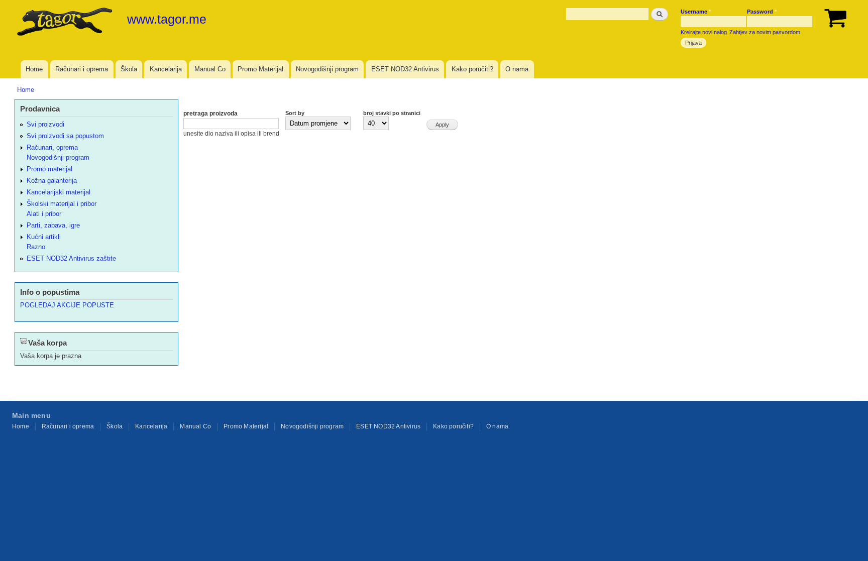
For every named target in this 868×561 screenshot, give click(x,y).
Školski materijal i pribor (61, 203)
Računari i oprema (81, 69)
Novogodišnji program (327, 69)
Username (696, 12)
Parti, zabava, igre (53, 225)
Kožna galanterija (52, 180)
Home (34, 69)
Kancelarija (166, 69)
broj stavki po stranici (391, 113)
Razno (36, 247)
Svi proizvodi (45, 124)
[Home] (66, 22)
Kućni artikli (44, 237)
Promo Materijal (260, 69)
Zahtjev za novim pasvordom (764, 32)
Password (762, 12)
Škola (129, 69)
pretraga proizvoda (210, 113)
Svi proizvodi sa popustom (65, 136)
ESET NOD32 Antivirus (405, 69)
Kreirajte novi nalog (704, 32)
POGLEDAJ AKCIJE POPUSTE (67, 305)
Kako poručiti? (472, 69)
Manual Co (210, 69)
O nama (516, 69)
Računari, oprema (52, 147)
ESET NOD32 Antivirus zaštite (71, 258)
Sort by (294, 113)
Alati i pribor (44, 213)
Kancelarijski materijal (58, 192)
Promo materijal (49, 169)
